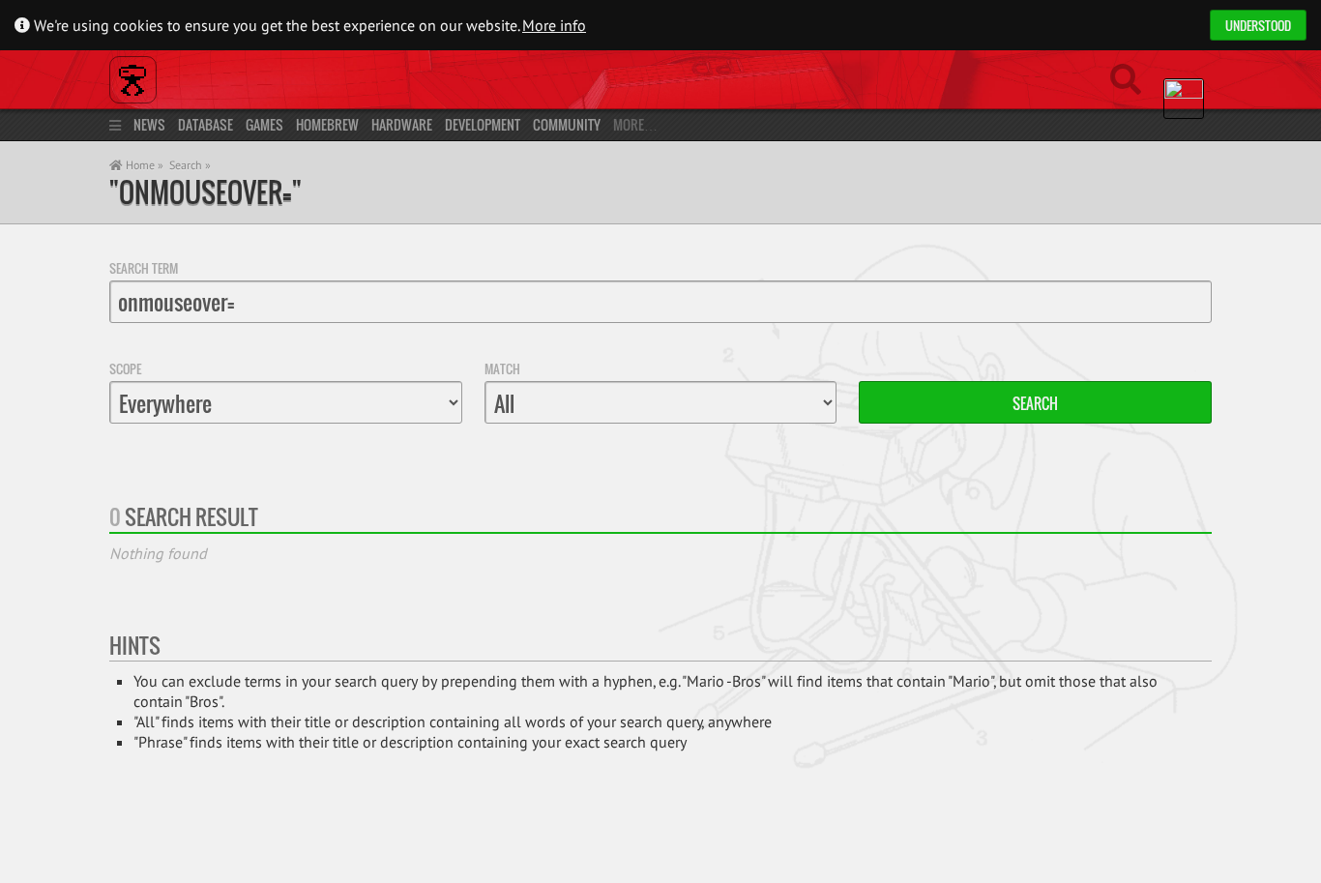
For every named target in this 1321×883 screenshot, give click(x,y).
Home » (143, 165)
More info (554, 25)
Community (567, 124)
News (149, 124)
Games (264, 124)
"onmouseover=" (205, 192)
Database (205, 124)
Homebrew (327, 124)
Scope (125, 368)
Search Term (143, 268)
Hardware (401, 124)
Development (482, 124)
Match (502, 368)
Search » (190, 165)
